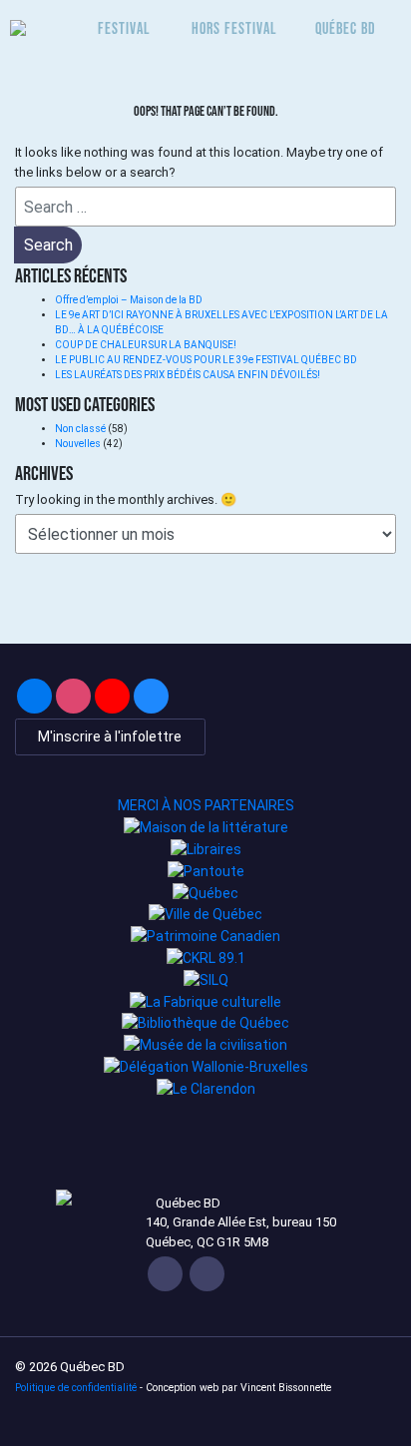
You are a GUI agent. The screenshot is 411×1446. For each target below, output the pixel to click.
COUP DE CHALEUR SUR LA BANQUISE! (145, 344)
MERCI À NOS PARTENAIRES (206, 805)
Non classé (80, 428)
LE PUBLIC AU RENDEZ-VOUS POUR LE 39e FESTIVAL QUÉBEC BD (207, 359)
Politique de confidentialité (76, 1387)
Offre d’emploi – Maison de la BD (129, 299)
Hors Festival (234, 28)
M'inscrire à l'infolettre (110, 736)
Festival (124, 28)
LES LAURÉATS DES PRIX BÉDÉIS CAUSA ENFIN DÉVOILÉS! (187, 374)
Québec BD (345, 28)
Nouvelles (78, 443)
